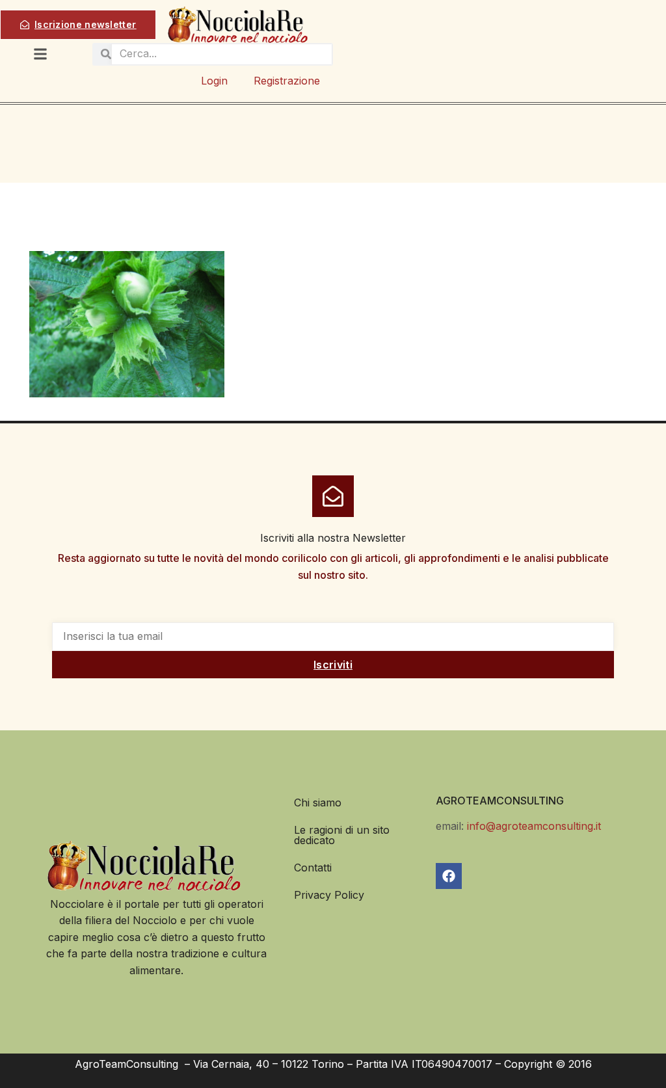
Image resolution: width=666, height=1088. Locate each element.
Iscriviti (333, 664)
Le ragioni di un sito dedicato (342, 835)
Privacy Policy (329, 894)
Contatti (313, 867)
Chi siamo (317, 802)
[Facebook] (449, 876)
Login (214, 80)
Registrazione (287, 80)
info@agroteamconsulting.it (534, 825)
